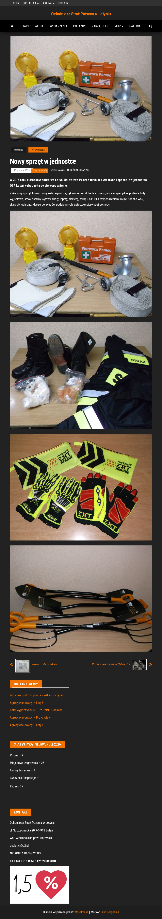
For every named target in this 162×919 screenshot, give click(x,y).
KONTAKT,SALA (31, 3)
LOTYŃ (15, 3)
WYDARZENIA (58, 26)
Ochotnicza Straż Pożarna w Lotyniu (81, 13)
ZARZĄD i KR (100, 26)
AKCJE (39, 26)
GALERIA (134, 26)
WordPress (81, 912)
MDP (118, 26)
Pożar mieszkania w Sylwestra (111, 664)
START (25, 26)
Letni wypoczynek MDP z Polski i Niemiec (36, 710)
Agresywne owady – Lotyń (26, 703)
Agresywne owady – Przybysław (30, 717)
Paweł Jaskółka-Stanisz (73, 170)
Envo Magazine (110, 912)
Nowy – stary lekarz (44, 664)
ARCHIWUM (48, 3)
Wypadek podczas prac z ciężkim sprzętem (37, 695)
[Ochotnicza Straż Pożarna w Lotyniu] (12, 26)
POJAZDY (79, 26)
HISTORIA (63, 3)
